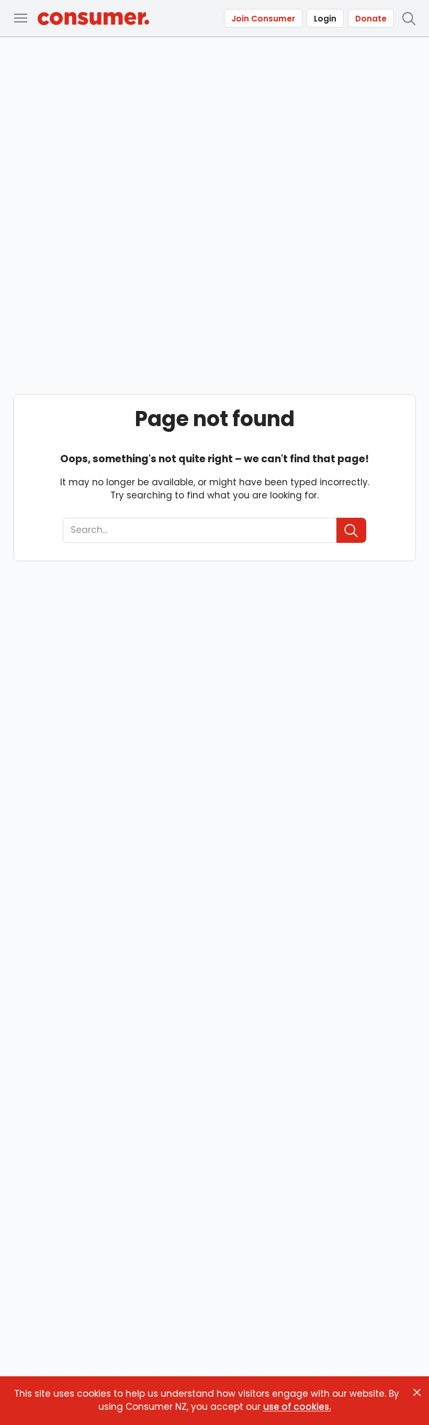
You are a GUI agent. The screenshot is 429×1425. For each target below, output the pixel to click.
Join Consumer (263, 18)
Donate (371, 18)
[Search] (351, 530)
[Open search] (408, 18)
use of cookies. (297, 1406)
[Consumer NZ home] (93, 18)
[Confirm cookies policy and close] (417, 1392)
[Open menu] (20, 18)
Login (325, 18)
